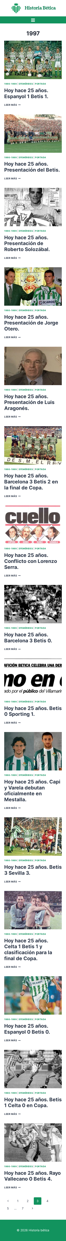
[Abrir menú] (33, 20)
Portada (40, 83)
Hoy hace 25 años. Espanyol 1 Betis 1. (26, 93)
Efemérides (26, 83)
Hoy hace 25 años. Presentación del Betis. (32, 167)
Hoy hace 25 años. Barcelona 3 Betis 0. (28, 638)
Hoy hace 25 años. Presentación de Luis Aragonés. (29, 402)
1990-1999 (10, 83)
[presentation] (33, 60)
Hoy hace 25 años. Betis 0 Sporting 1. (33, 711)
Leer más (12, 104)
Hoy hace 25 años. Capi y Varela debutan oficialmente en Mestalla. (32, 790)
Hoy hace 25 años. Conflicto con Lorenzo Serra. (30, 561)
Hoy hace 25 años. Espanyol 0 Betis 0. (27, 1029)
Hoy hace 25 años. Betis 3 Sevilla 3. (33, 870)
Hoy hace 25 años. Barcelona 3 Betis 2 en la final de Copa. (31, 481)
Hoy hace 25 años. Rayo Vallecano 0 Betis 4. (32, 1176)
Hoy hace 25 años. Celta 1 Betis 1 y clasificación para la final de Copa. (28, 949)
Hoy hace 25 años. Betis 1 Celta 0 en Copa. (33, 1103)
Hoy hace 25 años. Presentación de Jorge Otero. (31, 323)
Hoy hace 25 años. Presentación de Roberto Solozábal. (27, 243)
